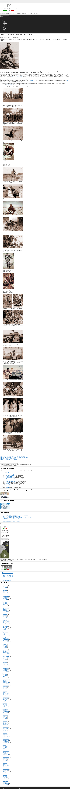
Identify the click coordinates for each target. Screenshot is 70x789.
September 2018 (6, 699)
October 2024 (5, 611)
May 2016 (5, 733)
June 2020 (5, 674)
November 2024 (6, 610)
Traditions (5, 24)
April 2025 (5, 604)
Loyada (7, 482)
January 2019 (5, 694)
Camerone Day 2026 (7, 580)
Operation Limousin (10, 475)
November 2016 (6, 725)
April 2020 (5, 676)
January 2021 (5, 665)
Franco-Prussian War (10, 477)
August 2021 (5, 657)
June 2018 (5, 703)
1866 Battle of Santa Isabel (11, 481)
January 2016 (5, 737)
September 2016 (6, 728)
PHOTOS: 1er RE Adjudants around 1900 (8, 459)
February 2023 (6, 635)
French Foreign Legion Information (19, 788)
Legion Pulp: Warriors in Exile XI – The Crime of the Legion (15, 579)
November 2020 (6, 668)
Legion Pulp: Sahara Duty (8, 576)
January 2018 (5, 709)
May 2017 (5, 718)
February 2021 (6, 664)
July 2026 (4, 586)
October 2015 (5, 741)
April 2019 (5, 691)
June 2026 (5, 587)
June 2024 (5, 616)
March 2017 (5, 721)
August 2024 (5, 614)
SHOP (4, 30)
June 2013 (5, 775)
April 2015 (5, 748)
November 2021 (6, 653)
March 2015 (5, 749)
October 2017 (5, 712)
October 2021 (5, 655)
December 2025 (6, 595)
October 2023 (5, 626)
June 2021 (5, 659)
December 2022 (6, 638)
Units (4, 21)
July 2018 (4, 701)
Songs (4, 26)
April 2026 (5, 590)
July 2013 (4, 773)
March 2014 (5, 764)
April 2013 (5, 777)
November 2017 (6, 711)
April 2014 (5, 763)
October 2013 (5, 770)
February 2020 (6, 679)
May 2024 (5, 617)
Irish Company (9, 480)
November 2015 (6, 740)
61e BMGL (8, 484)
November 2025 (6, 596)
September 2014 (6, 757)
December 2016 (6, 724)
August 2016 (5, 729)
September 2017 (6, 713)
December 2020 (6, 667)
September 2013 (6, 771)
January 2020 (5, 680)
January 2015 (5, 752)
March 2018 (5, 706)
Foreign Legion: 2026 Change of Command (11, 516)
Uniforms (5, 22)
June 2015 (5, 746)
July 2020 (4, 673)
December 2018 (6, 695)
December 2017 (6, 710)
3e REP (7, 487)
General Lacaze (9, 476)
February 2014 (6, 765)
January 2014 (5, 766)
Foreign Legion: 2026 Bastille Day (9, 520)
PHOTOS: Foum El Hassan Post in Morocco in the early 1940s (12, 456)
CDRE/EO (8, 472)
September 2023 (6, 627)
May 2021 (5, 661)
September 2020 (6, 670)
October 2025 (5, 597)
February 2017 (6, 722)
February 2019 (6, 693)
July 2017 (4, 716)
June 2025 (5, 602)
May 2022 (5, 646)
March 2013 (5, 778)
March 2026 (5, 591)
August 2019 (5, 686)
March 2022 (5, 649)
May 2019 (5, 689)
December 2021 (6, 652)
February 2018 (6, 707)
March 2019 (5, 692)
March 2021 (5, 663)
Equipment (5, 23)
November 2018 (6, 697)
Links (4, 29)
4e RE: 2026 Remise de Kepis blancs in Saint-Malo (13, 518)
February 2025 (6, 607)
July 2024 (4, 615)
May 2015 (5, 747)
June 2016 (5, 731)
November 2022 (6, 639)
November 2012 (6, 783)
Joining (4, 20)
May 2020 (5, 675)
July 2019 (4, 687)
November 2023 (6, 625)
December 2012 (6, 782)
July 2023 (4, 629)
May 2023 (5, 632)
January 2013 (5, 781)
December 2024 (6, 609)
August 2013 (5, 772)
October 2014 (5, 755)
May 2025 (5, 603)
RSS (28, 788)
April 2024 (5, 619)
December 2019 (6, 681)
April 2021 (5, 662)
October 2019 (5, 683)
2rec (15, 37)
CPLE (7, 486)
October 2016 (5, 727)
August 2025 (5, 599)
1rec (12, 37)
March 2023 (5, 634)
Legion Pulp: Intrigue (7, 577)
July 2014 (4, 759)
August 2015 (5, 743)
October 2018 (5, 698)
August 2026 (5, 585)
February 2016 (6, 736)
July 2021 (4, 658)
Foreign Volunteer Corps (11, 478)
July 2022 (4, 644)
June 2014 (5, 760)
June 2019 (5, 688)
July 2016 (4, 730)
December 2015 (6, 739)
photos (17, 37)
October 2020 (5, 669)
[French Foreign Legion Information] (8, 10)
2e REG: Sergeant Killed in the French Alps (11, 521)
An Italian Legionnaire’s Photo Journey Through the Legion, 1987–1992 (17, 517)
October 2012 (5, 784)
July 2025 (4, 601)
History (4, 28)
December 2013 (6, 767)
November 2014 (6, 754)
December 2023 (6, 623)
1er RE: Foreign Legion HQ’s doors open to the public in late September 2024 (16, 464)
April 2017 (5, 719)
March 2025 (5, 605)
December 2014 (6, 753)
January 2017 (5, 723)
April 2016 (5, 734)
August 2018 (5, 700)
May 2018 (5, 704)
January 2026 (5, 593)
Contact (31, 788)
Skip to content (3, 1)
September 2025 (6, 598)
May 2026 (5, 589)
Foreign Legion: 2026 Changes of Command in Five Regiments (15, 515)
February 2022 (6, 650)
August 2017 (5, 715)
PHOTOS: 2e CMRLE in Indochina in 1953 (8, 458)
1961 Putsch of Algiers (10, 474)
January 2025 (5, 608)
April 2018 (5, 705)
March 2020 (5, 677)
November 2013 (6, 769)
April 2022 (5, 647)
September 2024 (6, 613)
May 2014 (5, 761)
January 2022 (5, 651)
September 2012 (6, 785)
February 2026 (6, 592)
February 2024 (6, 621)
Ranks (4, 27)
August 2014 (5, 758)
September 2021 (6, 656)
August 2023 (5, 628)
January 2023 (5, 637)
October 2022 (5, 640)
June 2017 (5, 717)
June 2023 (5, 631)
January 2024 (5, 622)
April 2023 (5, 633)
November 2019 (6, 682)
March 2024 (5, 620)
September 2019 (6, 685)
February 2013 (6, 779)
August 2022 (5, 643)
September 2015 (6, 742)
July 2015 (4, 745)
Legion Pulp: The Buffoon (8, 575)
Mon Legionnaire (7, 573)
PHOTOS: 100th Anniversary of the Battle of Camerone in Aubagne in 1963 (15, 457)
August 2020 (5, 671)
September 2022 (6, 641)
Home (4, 18)
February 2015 (6, 751)
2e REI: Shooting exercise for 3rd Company (9, 463)
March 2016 (5, 735)
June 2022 (5, 645)
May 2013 (5, 776)
